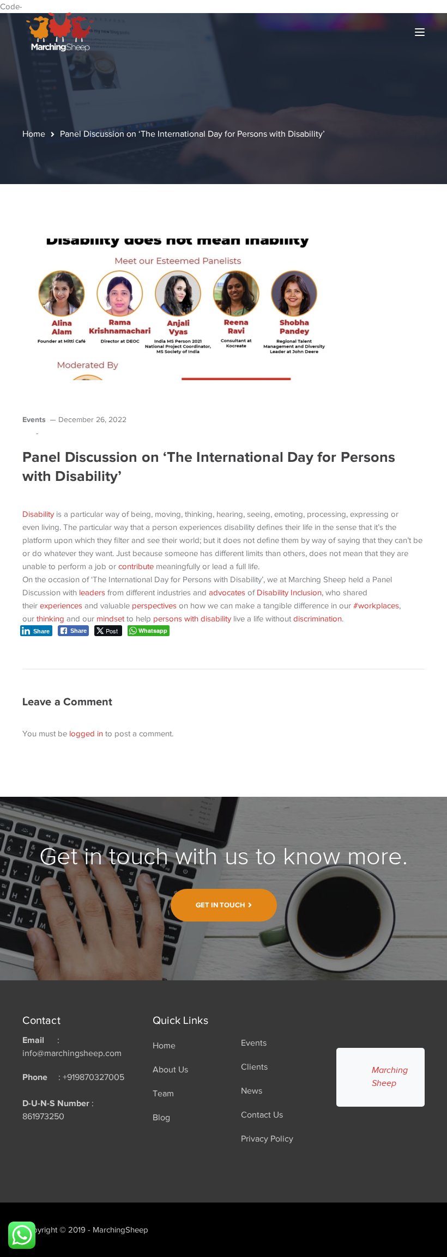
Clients (254, 1067)
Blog (161, 1117)
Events (34, 419)
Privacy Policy (267, 1139)
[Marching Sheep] (60, 31)
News (251, 1091)
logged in (86, 733)
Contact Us (262, 1115)
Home (33, 134)
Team (163, 1094)
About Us (170, 1070)
